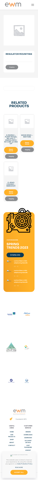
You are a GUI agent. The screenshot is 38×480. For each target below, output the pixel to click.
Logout (28, 450)
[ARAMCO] (11, 314)
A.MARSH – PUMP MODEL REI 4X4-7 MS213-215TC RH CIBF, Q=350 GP (11, 139)
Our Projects (11, 436)
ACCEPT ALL (19, 472)
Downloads (28, 435)
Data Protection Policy (24, 464)
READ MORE (19, 467)
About (11, 442)
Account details (28, 441)
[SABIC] (27, 314)
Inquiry (11, 67)
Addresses (28, 438)
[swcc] (11, 381)
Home (12, 432)
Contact (11, 445)
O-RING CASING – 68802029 (10, 184)
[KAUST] (27, 347)
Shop (12, 439)
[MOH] (11, 347)
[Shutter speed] (27, 381)
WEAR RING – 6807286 (27, 136)
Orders (28, 432)
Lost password (28, 446)
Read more (11, 150)
